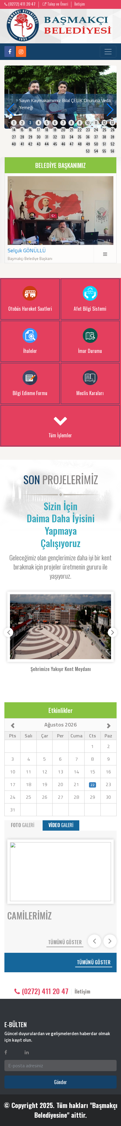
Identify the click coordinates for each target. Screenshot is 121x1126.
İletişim (79, 4)
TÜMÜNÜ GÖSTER (65, 942)
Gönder (60, 1082)
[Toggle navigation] (108, 52)
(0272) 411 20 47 (21, 4)
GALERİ (22, 825)
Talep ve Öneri (57, 4)
